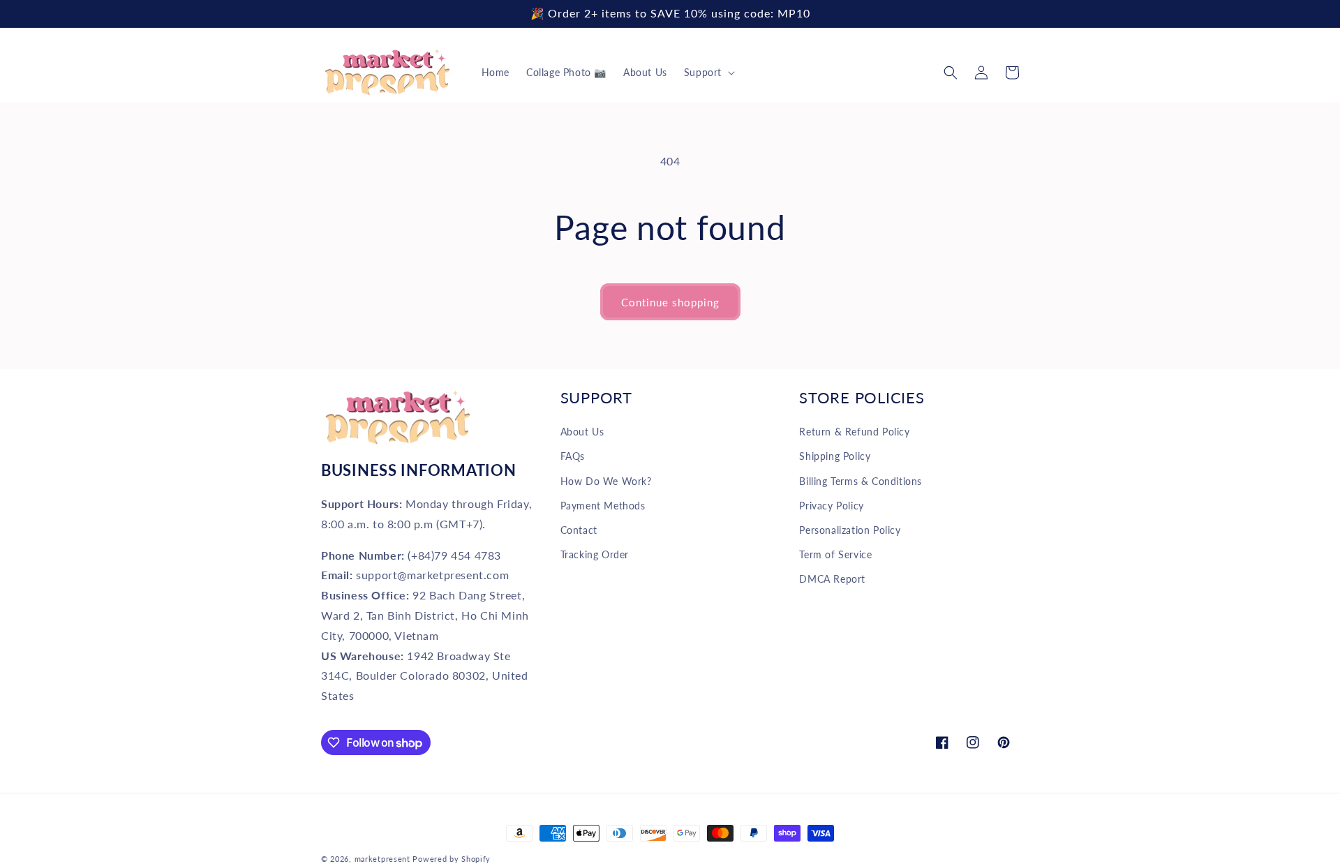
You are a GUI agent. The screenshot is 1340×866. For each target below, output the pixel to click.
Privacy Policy (831, 506)
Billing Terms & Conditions (860, 481)
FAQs (572, 456)
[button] (708, 72)
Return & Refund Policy (854, 432)
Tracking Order (594, 554)
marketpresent (382, 858)
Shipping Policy (834, 456)
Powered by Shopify (451, 858)
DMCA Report (832, 579)
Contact (578, 530)
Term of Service (835, 554)
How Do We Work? (606, 481)
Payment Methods (603, 506)
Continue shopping (670, 302)
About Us (582, 432)
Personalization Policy (849, 530)
